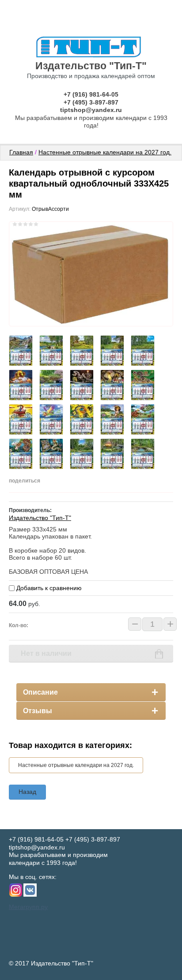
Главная (21, 152)
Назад (27, 791)
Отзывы (37, 710)
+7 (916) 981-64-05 (91, 94)
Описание (40, 692)
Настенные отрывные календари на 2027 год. (104, 152)
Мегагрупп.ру (28, 906)
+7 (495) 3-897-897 (91, 102)
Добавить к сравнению (48, 587)
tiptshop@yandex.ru (91, 109)
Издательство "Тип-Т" (91, 65)
